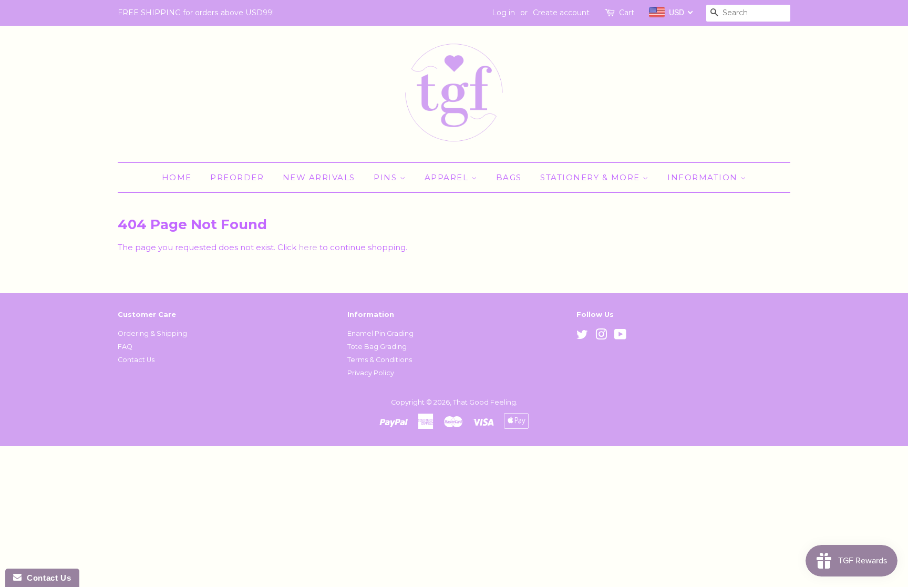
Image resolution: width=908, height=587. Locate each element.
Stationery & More (591, 177)
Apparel (448, 177)
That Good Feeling (484, 402)
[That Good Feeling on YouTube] (620, 337)
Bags (509, 177)
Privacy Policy (370, 373)
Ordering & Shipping (152, 333)
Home (177, 177)
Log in (503, 12)
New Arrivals (319, 177)
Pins (387, 177)
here (307, 247)
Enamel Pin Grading (380, 333)
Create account (561, 12)
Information (703, 177)
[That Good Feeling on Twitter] (582, 337)
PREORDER (237, 177)
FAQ (125, 347)
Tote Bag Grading (377, 347)
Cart (626, 12)
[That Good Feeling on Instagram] (601, 337)
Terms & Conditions (379, 360)
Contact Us (136, 360)
